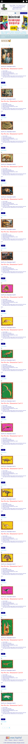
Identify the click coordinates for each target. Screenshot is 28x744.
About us (15, 740)
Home (2, 31)
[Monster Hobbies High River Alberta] (14, 7)
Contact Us (21, 740)
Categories (24, 13)
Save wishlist (3, 85)
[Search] (15, 13)
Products (10, 740)
